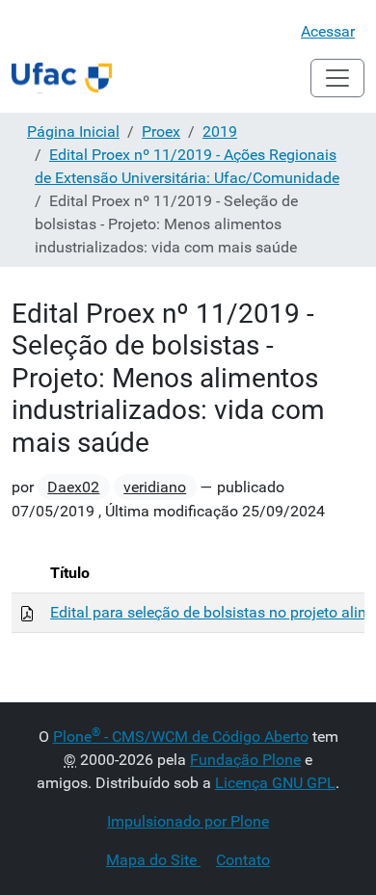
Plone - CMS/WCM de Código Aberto (181, 736)
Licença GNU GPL (275, 783)
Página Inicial (73, 131)
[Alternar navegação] (337, 78)
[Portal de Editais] (62, 78)
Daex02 (73, 487)
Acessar (328, 31)
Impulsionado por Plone (188, 821)
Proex (161, 131)
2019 (219, 131)
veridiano (154, 487)
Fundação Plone (245, 759)
